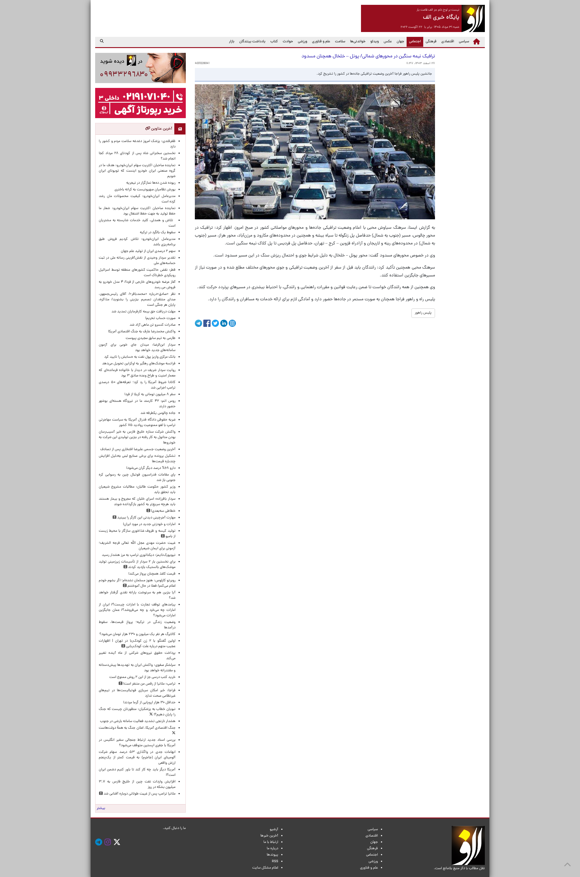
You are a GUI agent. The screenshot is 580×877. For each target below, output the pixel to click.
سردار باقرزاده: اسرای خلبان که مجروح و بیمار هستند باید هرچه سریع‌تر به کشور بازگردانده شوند (137, 501)
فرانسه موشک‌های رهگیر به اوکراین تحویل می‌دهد (139, 363)
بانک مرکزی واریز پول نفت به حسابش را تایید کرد (140, 357)
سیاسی (464, 41)
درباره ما (272, 848)
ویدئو (374, 41)
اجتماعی (414, 41)
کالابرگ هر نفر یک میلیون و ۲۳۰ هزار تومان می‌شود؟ (137, 634)
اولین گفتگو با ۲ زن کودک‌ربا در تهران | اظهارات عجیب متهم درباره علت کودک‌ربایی (137, 643)
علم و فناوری (321, 41)
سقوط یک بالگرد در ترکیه (158, 232)
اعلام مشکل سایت (265, 868)
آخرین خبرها (269, 836)
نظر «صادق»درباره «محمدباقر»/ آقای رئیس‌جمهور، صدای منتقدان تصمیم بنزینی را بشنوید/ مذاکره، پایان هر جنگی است (137, 300)
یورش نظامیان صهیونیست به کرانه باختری (145, 189)
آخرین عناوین (161, 129)
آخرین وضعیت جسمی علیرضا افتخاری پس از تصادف (138, 449)
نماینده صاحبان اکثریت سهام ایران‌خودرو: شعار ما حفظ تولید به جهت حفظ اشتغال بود (137, 211)
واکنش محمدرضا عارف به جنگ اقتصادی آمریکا (142, 331)
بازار (231, 41)
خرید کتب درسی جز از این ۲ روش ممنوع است (142, 677)
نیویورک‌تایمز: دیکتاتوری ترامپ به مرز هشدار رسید (139, 555)
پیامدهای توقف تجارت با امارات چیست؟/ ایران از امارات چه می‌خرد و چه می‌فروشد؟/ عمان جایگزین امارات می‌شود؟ (137, 610)
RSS (275, 861)
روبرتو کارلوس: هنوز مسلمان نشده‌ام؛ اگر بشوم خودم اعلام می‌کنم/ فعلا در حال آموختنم (137, 583)
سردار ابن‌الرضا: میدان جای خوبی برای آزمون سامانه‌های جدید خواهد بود (137, 347)
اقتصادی (447, 41)
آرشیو (274, 829)
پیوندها (272, 855)
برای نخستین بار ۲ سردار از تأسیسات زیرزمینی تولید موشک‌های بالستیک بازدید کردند (137, 564)
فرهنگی (431, 41)
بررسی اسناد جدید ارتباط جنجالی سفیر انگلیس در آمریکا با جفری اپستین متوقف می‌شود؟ (137, 742)
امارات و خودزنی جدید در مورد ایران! (149, 524)
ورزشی (302, 41)
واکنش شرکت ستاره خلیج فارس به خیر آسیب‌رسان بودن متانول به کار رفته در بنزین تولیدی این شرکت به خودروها (137, 437)
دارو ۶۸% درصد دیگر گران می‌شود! (151, 468)
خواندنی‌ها (358, 41)
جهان (400, 41)
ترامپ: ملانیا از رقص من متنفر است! (149, 684)
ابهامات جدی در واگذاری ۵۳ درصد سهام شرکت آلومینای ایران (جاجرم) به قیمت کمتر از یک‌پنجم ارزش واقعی (137, 758)
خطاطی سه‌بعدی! (163, 511)
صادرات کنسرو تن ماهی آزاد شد (153, 325)
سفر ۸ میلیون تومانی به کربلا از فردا (150, 394)
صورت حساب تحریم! (160, 318)
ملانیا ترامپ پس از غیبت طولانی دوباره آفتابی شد (139, 794)
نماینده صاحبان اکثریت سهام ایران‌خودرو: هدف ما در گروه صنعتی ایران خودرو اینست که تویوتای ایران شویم (137, 171)
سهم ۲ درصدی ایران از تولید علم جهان (148, 251)
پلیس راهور (423, 313)
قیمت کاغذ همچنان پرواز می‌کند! (152, 574)
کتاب (274, 41)
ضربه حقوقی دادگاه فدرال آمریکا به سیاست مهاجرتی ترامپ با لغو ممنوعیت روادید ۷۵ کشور (137, 422)
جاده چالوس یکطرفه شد (158, 413)
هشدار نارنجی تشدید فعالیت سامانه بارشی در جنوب (138, 721)
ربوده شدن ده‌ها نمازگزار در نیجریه (151, 183)
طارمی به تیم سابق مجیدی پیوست (151, 338)
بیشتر (101, 808)
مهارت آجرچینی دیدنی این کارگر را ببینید (146, 518)
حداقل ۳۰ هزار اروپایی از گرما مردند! (149, 702)
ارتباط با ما (270, 842)
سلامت (340, 41)
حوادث (288, 41)
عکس (388, 41)
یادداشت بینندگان (252, 41)
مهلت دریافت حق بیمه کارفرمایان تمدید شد (143, 311)
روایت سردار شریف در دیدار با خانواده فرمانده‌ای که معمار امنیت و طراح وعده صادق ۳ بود (137, 373)
